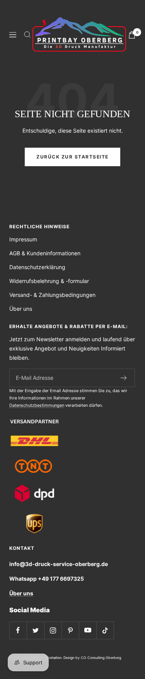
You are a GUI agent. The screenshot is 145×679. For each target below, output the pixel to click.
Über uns (20, 308)
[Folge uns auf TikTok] (105, 630)
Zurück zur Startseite (72, 157)
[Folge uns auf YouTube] (87, 630)
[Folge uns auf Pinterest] (70, 630)
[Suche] (27, 34)
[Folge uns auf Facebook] (18, 630)
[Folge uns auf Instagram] (52, 630)
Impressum (23, 239)
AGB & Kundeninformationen (44, 253)
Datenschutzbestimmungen (36, 405)
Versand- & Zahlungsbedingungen (52, 294)
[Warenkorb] (132, 35)
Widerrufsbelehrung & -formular (49, 281)
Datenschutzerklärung (37, 267)
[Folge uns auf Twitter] (35, 630)
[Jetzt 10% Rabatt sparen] (124, 378)
